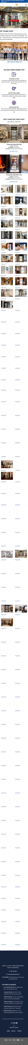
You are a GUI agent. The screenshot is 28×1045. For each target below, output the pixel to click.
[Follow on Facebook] (11, 1023)
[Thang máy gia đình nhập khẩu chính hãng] (16, 5)
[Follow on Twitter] (14, 1023)
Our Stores (14, 1042)
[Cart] (26, 4)
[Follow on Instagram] (13, 1023)
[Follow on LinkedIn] (16, 1023)
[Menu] (2, 5)
